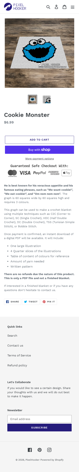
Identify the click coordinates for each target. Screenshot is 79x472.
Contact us (15, 345)
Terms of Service (19, 355)
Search (12, 335)
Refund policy (17, 365)
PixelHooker (33, 459)
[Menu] (73, 7)
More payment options (39, 158)
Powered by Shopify (52, 459)
